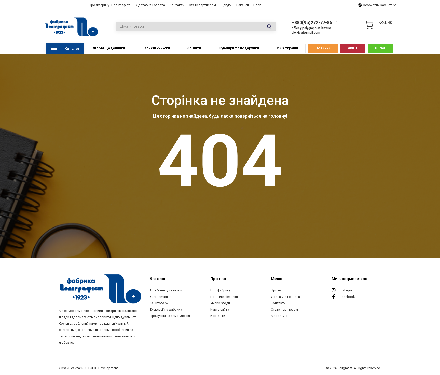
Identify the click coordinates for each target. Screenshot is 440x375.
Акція (353, 48)
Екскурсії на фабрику (166, 309)
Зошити (194, 48)
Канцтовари (159, 303)
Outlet (380, 48)
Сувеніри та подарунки (239, 48)
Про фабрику (220, 290)
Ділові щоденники (108, 48)
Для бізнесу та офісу (166, 290)
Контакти (177, 5)
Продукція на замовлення (170, 316)
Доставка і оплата (150, 5)
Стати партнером (202, 5)
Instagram (347, 290)
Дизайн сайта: (88, 368)
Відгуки (226, 5)
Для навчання (160, 297)
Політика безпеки (224, 297)
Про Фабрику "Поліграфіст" (110, 5)
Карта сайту (219, 309)
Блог (257, 5)
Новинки (323, 48)
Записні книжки (156, 48)
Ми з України (287, 48)
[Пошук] (269, 27)
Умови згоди (220, 303)
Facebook (347, 297)
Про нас (277, 290)
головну (277, 116)
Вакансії (242, 5)
